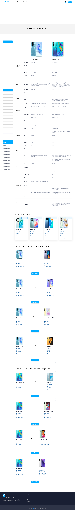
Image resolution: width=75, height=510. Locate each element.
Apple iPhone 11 (43, 439)
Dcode (4, 99)
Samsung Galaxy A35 (49, 317)
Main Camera (5, 65)
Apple (4, 96)
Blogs (18, 1)
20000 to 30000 (6, 148)
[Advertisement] (37, 13)
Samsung (5, 117)
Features (5, 77)
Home (15, 1)
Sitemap (28, 503)
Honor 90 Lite (34, 59)
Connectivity (5, 74)
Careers (27, 1)
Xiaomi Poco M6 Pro (49, 260)
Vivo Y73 (49, 289)
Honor (4, 102)
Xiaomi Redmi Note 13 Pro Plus (46, 468)
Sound (4, 71)
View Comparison (35, 273)
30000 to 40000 (6, 151)
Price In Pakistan (6, 44)
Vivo (4, 126)
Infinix (4, 108)
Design (4, 53)
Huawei (4, 105)
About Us (22, 1)
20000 (4, 145)
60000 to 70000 (6, 160)
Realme (4, 114)
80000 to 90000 (6, 166)
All (3, 93)
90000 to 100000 (6, 169)
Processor (5, 59)
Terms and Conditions (46, 497)
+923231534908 (63, 497)
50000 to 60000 (6, 157)
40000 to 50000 (6, 154)
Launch (4, 47)
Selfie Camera (5, 68)
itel (3, 132)
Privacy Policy (44, 496)
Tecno (4, 123)
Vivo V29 (49, 382)
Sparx (4, 120)
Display (4, 56)
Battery (4, 80)
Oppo (4, 111)
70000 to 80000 (6, 163)
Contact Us (70, 1)
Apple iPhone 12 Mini (49, 411)
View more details (24, 238)
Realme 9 (49, 346)
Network (5, 50)
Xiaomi (4, 129)
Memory (4, 62)
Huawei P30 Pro (56, 59)
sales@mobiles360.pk (64, 496)
